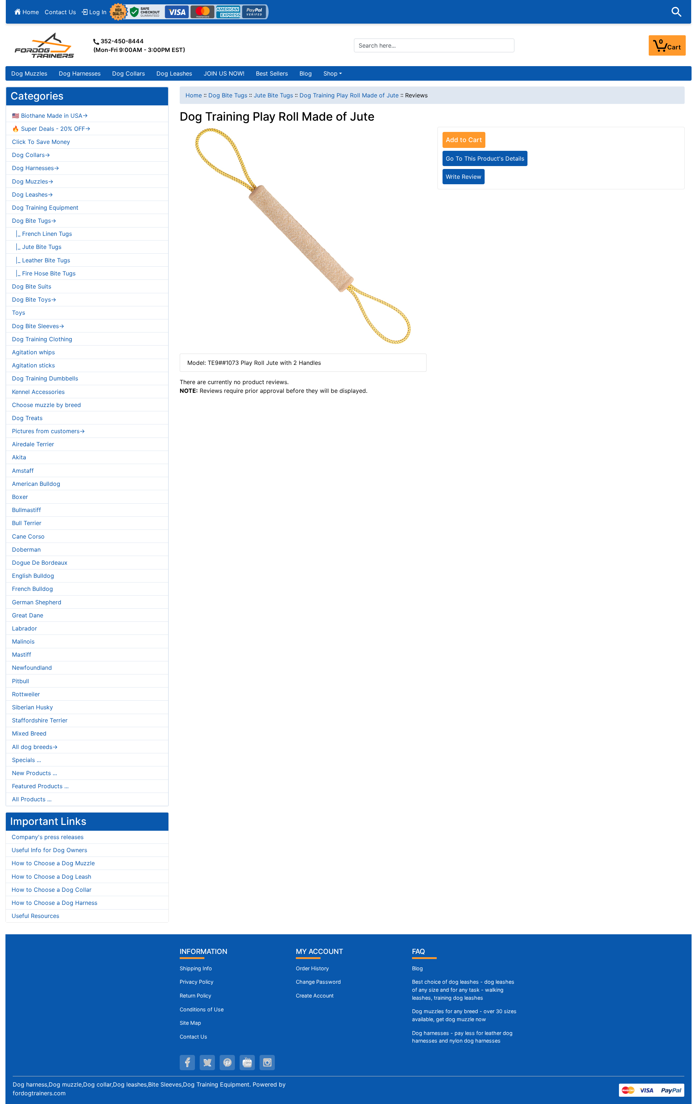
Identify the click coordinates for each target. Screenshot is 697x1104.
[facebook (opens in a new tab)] (187, 1062)
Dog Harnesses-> (35, 168)
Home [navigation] (194, 95)
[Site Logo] (45, 45)
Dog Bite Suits (31, 286)
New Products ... (34, 773)
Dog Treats (27, 418)
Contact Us (60, 12)
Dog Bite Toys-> (34, 299)
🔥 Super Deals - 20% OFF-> (51, 128)
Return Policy (195, 995)
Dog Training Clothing (42, 339)
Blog (305, 73)
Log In (96, 12)
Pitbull (20, 681)
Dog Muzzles (29, 73)
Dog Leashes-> (32, 194)
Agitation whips (33, 352)
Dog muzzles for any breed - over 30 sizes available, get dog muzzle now (464, 1015)
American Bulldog (36, 483)
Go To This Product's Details (485, 158)
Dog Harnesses (80, 73)
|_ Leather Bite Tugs (41, 260)
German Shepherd (36, 602)
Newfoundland (32, 667)
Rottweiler (26, 694)
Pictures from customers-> (48, 431)
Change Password (318, 982)
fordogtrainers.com (39, 1093)
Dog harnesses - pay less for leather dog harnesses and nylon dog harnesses (462, 1037)
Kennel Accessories (38, 391)
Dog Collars (128, 73)
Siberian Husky (32, 707)
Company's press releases (47, 837)
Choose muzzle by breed (46, 404)
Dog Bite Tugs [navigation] (227, 95)
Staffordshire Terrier (40, 720)
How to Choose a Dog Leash (51, 876)
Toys (18, 312)
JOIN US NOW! (224, 73)
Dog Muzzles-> (32, 181)
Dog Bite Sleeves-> (38, 326)
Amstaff (23, 470)
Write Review (463, 176)
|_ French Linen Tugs (42, 233)
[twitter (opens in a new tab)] (207, 1062)
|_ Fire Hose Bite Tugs (44, 273)
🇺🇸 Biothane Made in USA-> (50, 115)
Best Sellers (272, 73)
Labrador (24, 628)
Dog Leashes (174, 73)
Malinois (23, 641)
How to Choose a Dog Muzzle (53, 863)
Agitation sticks (33, 365)
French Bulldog (32, 588)
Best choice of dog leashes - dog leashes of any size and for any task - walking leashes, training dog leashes (463, 989)
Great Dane (27, 615)
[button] (676, 12)
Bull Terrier (26, 523)
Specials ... (26, 759)
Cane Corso (28, 536)
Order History (312, 968)
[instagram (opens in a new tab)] (267, 1062)
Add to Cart (464, 140)
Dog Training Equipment (45, 207)
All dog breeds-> (35, 746)
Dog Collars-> (31, 154)
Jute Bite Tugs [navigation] (273, 95)
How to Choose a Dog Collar (51, 889)
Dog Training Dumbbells (45, 378)
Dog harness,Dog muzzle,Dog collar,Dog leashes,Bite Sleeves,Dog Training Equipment (131, 1084)
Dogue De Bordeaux (40, 562)
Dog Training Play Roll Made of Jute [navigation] (349, 95)
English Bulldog (33, 575)
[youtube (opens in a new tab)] (247, 1062)
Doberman (26, 549)
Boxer (20, 496)
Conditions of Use (202, 1009)
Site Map (190, 1023)
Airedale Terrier (33, 444)
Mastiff (21, 654)
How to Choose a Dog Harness (54, 902)
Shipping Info (196, 968)
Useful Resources (35, 915)
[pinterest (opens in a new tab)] (227, 1062)
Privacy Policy (196, 982)
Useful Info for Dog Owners (49, 850)
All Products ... (32, 799)
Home (30, 12)
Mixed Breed (29, 733)
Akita (19, 457)
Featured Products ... (40, 786)
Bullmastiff (26, 509)
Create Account (315, 995)
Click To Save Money (41, 141)
